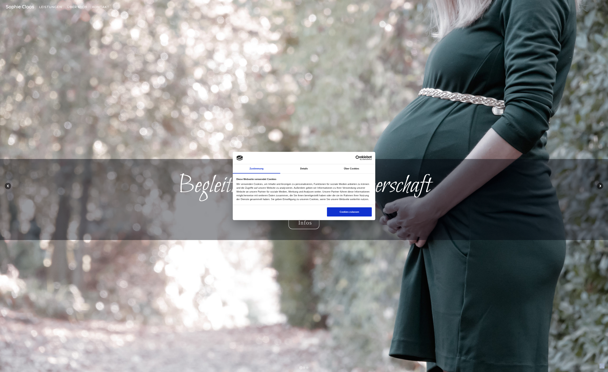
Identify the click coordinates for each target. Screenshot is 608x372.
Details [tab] (304, 168)
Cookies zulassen (349, 211)
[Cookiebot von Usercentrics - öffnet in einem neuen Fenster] (358, 158)
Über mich (77, 7)
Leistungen (50, 7)
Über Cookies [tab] (351, 168)
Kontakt (100, 7)
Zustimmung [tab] (257, 168)
